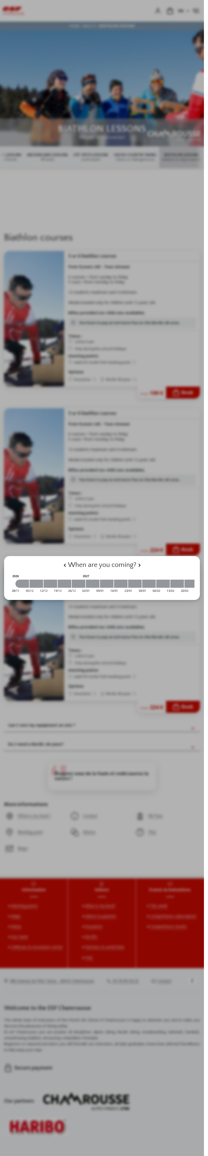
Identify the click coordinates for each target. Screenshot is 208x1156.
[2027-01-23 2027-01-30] (135, 584)
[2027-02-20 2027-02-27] (191, 584)
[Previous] (65, 565)
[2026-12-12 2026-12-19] (50, 584)
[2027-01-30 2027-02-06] (149, 584)
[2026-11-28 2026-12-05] (22, 584)
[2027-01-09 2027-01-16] (106, 584)
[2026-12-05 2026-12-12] (36, 584)
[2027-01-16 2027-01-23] (121, 584)
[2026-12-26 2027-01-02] (78, 584)
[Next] (139, 565)
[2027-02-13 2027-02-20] (177, 584)
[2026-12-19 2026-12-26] (64, 584)
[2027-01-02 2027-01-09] (92, 584)
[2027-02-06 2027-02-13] (163, 584)
